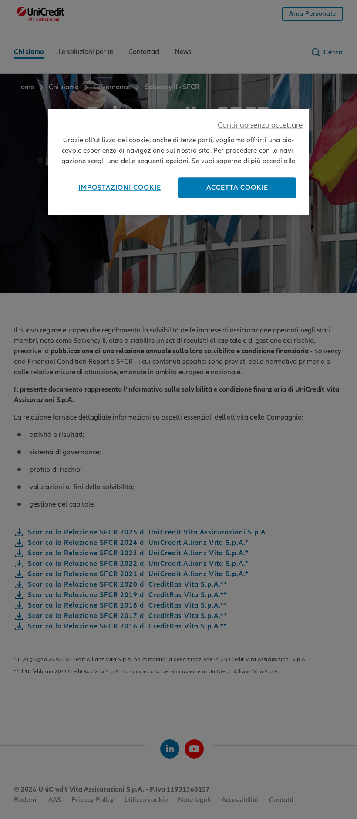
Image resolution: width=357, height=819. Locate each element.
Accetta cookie (237, 188)
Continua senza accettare (260, 125)
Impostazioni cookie (119, 188)
